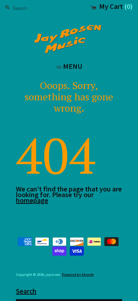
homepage (32, 200)
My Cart (116, 7)
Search (26, 290)
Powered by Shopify (78, 274)
